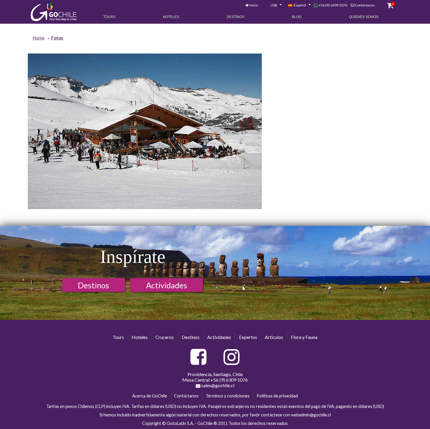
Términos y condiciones (228, 395)
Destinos (236, 17)
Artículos (274, 337)
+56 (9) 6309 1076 (332, 5)
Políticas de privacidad (277, 395)
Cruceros (164, 337)
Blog (297, 17)
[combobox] (273, 5)
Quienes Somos (364, 17)
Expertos (248, 337)
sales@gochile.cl (217, 385)
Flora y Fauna (304, 337)
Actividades (166, 285)
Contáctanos (365, 5)
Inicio (254, 5)
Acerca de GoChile (149, 395)
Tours (109, 17)
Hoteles (171, 17)
